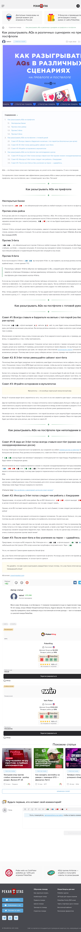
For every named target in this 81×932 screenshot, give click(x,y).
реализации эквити (65, 349)
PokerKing (48, 644)
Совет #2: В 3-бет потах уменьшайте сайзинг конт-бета (32, 145)
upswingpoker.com (17, 575)
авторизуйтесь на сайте (54, 815)
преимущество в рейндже (69, 450)
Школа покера (39, 904)
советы (5, 624)
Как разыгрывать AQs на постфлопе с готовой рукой (28, 138)
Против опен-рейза (18, 127)
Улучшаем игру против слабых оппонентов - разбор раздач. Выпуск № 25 (16, 777)
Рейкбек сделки (62, 893)
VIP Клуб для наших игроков (67, 896)
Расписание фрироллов (65, 911)
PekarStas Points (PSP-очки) (66, 900)
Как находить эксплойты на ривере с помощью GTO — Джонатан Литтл (47, 777)
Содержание (10, 115)
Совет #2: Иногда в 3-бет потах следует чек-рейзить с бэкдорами (36, 159)
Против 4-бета (16, 134)
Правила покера (39, 900)
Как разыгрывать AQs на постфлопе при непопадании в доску (31, 152)
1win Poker (48, 701)
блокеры (13, 624)
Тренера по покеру (40, 907)
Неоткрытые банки (18, 123)
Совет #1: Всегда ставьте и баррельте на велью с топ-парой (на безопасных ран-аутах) (44, 141)
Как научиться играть (41, 893)
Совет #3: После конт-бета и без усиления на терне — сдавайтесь (36, 163)
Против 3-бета (16, 130)
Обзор (8, 680)
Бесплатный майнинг (64, 907)
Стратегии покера (15, 27)
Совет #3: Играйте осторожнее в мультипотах (28, 148)
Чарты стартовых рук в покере (68, 904)
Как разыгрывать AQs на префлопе (21, 119)
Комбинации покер (40, 896)
